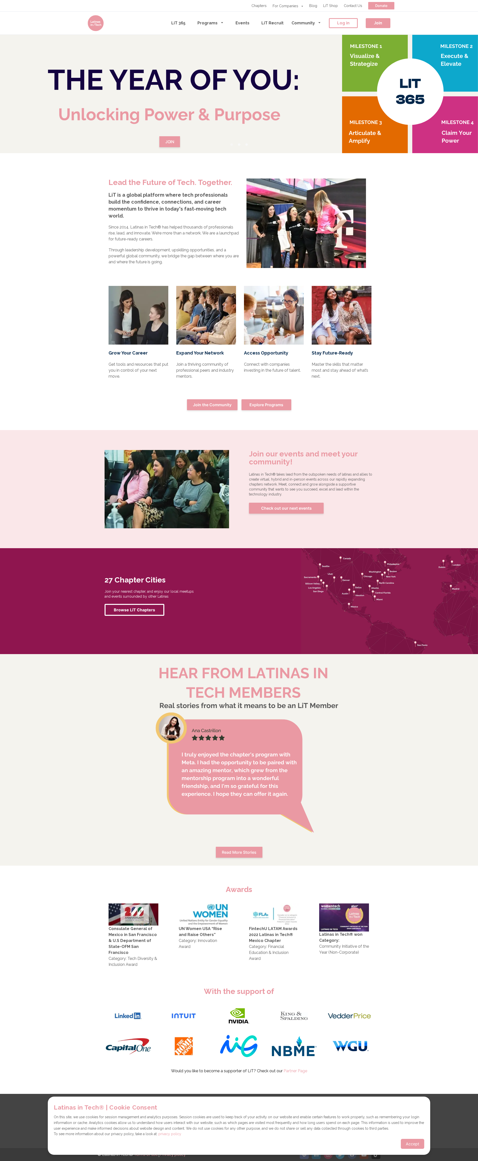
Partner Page (295, 1071)
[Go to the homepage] (96, 23)
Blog (313, 5)
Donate (381, 5)
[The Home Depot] (183, 1047)
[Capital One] (128, 1047)
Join (378, 23)
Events (242, 23)
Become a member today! (239, 99)
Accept (412, 1143)
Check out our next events (286, 508)
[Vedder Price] (349, 1016)
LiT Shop (330, 5)
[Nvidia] (239, 1016)
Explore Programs (266, 404)
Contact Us (353, 5)
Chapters (259, 5)
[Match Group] (239, 1047)
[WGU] (349, 1047)
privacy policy (169, 1134)
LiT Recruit (272, 23)
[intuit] (183, 1016)
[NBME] (294, 1047)
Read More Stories (239, 852)
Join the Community (212, 404)
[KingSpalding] (294, 1016)
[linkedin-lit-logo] (128, 1016)
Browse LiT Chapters (134, 609)
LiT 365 (178, 23)
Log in (343, 23)
